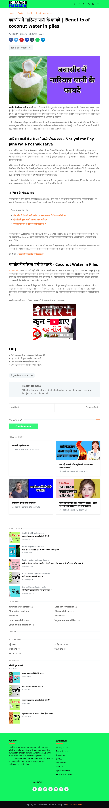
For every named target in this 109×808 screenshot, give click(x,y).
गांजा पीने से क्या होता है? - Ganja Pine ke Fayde (40, 549)
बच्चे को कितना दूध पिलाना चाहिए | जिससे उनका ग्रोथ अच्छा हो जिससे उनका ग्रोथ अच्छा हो (52, 563)
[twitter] (66, 789)
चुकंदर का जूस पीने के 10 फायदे (32, 673)
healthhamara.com (74, 804)
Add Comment (25, 426)
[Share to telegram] (43, 40)
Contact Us (61, 762)
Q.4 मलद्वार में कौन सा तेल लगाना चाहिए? (26, 364)
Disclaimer (61, 755)
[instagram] (79, 4)
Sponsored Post (63, 770)
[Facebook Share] (11, 40)
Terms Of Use (62, 751)
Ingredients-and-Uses (22, 375)
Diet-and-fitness (28, 587)
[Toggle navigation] (98, 4)
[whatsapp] (45, 789)
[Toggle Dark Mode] (89, 4)
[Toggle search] (93, 4)
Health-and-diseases (36, 533)
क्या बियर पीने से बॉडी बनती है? (24, 502)
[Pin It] (21, 40)
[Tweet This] (16, 40)
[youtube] (56, 789)
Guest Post (61, 766)
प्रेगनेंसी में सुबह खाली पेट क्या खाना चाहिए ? (30, 219)
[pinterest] (61, 789)
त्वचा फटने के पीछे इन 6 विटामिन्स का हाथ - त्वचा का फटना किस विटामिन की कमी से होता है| (78, 504)
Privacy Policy (62, 747)
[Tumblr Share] (32, 40)
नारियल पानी (13, 270)
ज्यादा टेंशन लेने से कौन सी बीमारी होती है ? (29, 223)
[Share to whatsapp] (37, 40)
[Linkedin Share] (27, 40)
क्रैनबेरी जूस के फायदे (20, 445)
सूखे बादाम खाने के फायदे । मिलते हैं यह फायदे (37, 713)
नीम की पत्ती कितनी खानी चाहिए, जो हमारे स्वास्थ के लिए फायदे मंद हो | (40, 215)
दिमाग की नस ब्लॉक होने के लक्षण (31, 254)
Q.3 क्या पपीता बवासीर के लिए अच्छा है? (26, 361)
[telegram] (83, 4)
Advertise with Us (64, 774)
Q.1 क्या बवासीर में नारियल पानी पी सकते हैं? (28, 355)
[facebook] (75, 4)
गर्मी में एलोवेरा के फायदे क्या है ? (32, 576)
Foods (24, 560)
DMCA (59, 759)
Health (25, 533)
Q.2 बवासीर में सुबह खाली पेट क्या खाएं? (26, 358)
